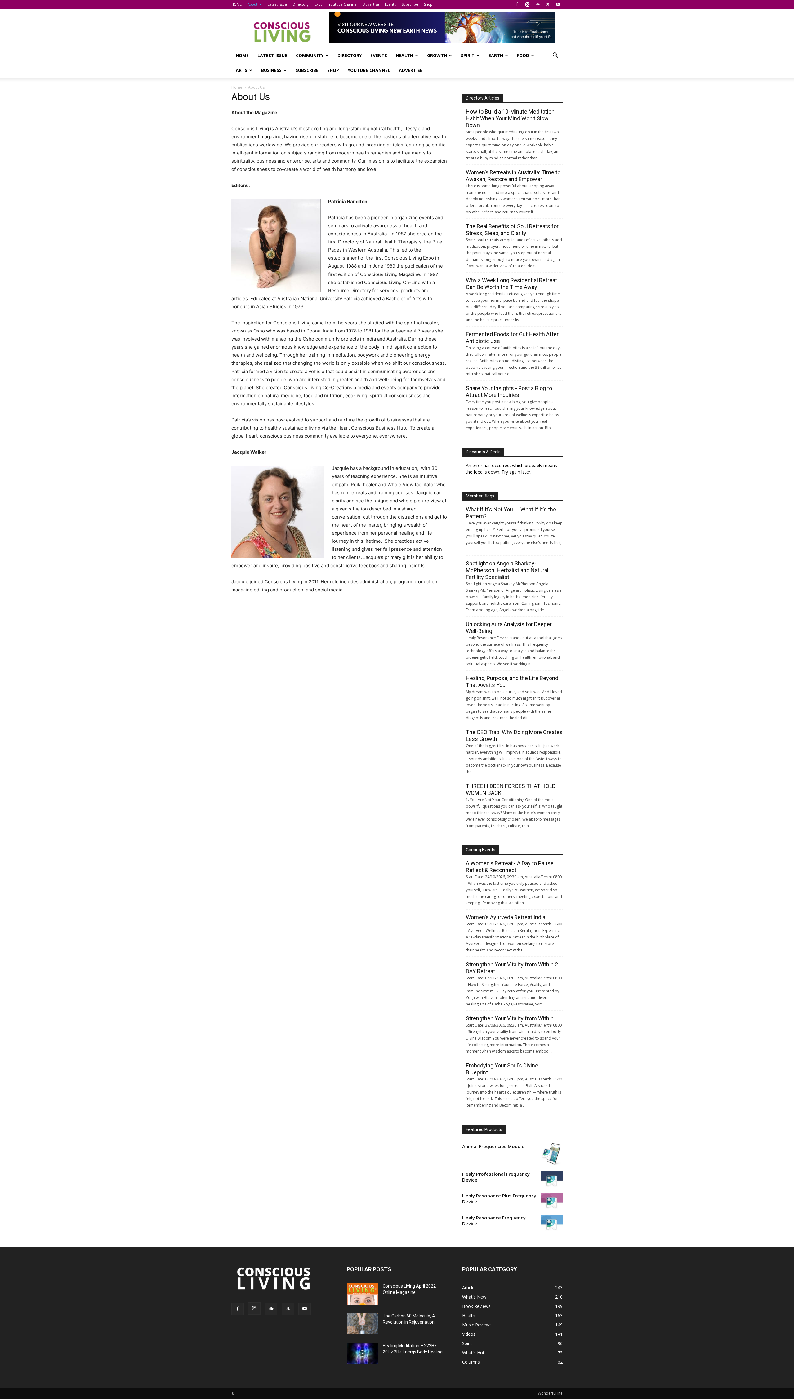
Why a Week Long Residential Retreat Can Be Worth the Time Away (511, 283)
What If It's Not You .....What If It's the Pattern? (511, 512)
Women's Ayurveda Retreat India (505, 917)
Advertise (371, 4)
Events (390, 4)
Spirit (468, 55)
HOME (236, 4)
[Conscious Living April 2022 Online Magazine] (362, 1294)
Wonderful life (550, 1393)
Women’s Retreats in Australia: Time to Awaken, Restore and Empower (513, 175)
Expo (318, 4)
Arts (241, 70)
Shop (428, 4)
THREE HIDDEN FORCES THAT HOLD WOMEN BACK (510, 789)
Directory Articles (482, 98)
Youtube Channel (342, 4)
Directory (301, 4)
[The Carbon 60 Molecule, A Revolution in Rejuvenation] (362, 1323)
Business (271, 70)
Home (236, 87)
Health (404, 55)
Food (523, 55)
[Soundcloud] (537, 4)
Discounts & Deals (483, 451)
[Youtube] (558, 4)
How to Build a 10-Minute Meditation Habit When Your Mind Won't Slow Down (510, 118)
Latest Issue (277, 4)
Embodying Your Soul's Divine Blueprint (502, 1069)
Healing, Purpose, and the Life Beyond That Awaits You (512, 681)
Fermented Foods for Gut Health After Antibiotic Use (512, 337)
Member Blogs (480, 495)
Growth (437, 55)
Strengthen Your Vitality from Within (510, 1018)
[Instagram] (527, 4)
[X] (547, 4)
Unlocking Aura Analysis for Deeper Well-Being (509, 627)
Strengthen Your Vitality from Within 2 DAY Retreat (512, 967)
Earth (495, 55)
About (252, 4)
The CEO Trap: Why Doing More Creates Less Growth (514, 735)
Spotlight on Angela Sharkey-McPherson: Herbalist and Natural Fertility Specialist (507, 570)
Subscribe (410, 4)
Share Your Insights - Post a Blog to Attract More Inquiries (509, 391)
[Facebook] (517, 4)
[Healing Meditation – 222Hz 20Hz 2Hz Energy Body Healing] (362, 1353)
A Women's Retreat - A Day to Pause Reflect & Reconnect (510, 866)
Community (309, 55)
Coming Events (480, 849)
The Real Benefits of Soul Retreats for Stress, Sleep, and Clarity (512, 229)
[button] (555, 56)
